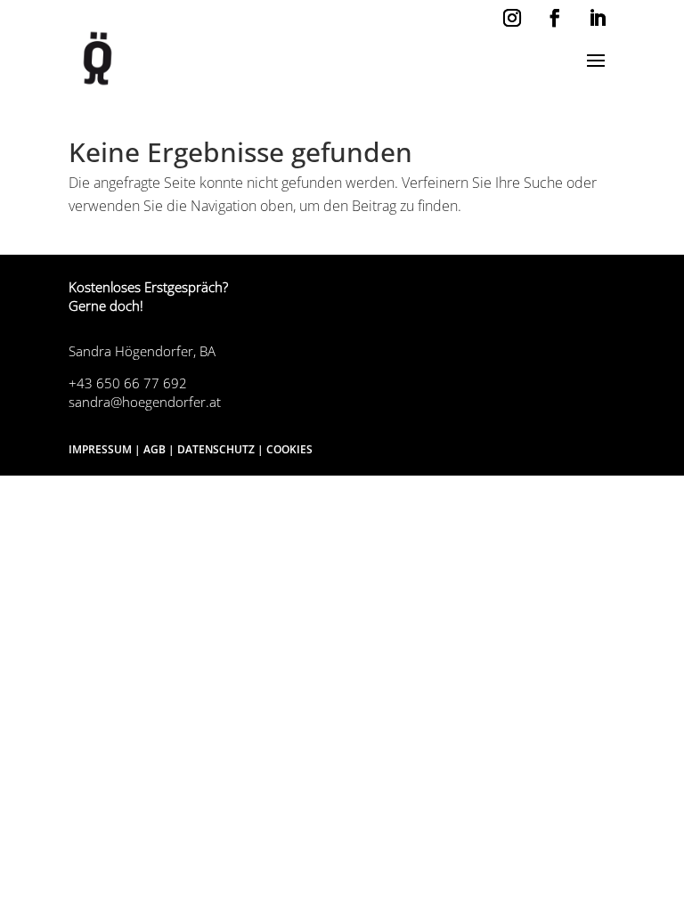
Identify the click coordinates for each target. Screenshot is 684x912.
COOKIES (289, 449)
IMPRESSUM (100, 449)
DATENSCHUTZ (216, 449)
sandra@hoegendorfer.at (145, 402)
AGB (154, 449)
